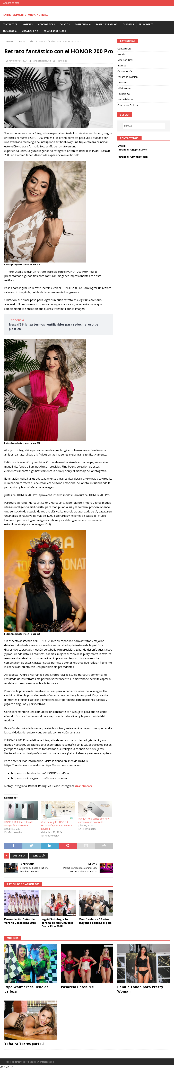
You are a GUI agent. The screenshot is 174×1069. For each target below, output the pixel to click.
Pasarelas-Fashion (107, 24)
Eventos (64, 24)
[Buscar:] (143, 126)
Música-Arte (146, 24)
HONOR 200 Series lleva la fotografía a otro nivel (18, 823)
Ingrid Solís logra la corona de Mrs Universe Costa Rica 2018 (57, 922)
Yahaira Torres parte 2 (24, 1043)
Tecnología (9, 31)
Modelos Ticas (46, 24)
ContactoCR (10, 24)
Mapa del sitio (30, 31)
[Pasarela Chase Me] (87, 963)
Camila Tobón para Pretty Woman (140, 989)
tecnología (38, 855)
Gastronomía (83, 24)
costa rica (19, 855)
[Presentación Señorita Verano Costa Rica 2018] (21, 903)
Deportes (128, 24)
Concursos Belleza (55, 31)
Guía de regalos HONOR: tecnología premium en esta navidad (56, 825)
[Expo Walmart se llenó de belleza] (30, 963)
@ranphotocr (83, 786)
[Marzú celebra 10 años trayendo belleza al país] (96, 903)
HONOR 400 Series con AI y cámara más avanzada (93, 820)
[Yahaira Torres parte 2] (30, 1020)
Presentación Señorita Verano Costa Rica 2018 (20, 921)
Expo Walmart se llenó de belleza (26, 989)
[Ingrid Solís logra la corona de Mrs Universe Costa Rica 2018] (58, 903)
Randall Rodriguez (41, 60)
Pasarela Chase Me (77, 987)
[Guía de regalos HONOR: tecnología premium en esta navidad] (58, 810)
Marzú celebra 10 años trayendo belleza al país (95, 921)
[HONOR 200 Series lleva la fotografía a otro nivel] (21, 810)
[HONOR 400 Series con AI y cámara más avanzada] (95, 809)
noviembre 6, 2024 (18, 60)
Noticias (27, 24)
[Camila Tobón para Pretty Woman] (143, 963)
